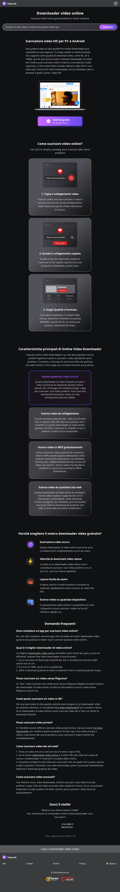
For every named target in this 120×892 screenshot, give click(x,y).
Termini (56, 863)
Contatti (29, 863)
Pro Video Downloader (66, 707)
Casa (44, 849)
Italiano (112, 863)
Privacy (82, 863)
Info (4, 863)
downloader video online (42, 653)
